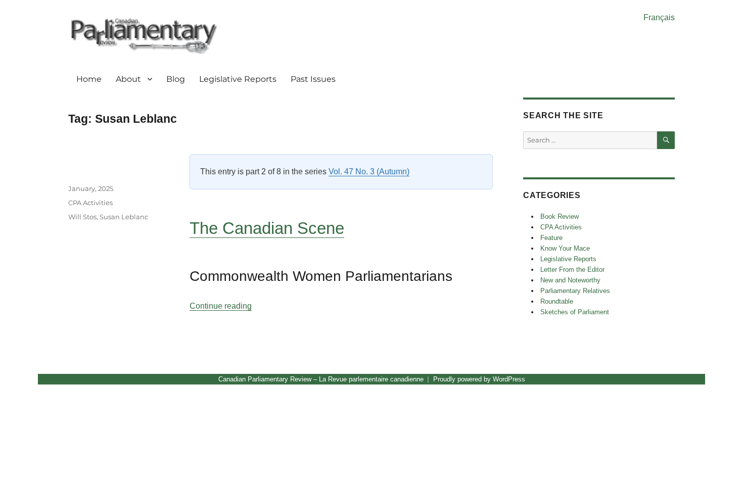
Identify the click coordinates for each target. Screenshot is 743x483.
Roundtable (556, 301)
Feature (551, 238)
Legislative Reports (237, 79)
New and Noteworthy (570, 280)
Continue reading (221, 306)
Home (89, 79)
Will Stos (82, 217)
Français (659, 17)
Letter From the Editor (572, 269)
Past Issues (313, 79)
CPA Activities (90, 203)
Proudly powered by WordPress (479, 379)
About (128, 79)
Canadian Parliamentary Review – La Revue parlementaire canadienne (321, 379)
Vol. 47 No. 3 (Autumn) (369, 171)
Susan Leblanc (124, 217)
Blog (175, 79)
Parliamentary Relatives (575, 291)
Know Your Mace (565, 248)
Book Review (559, 216)
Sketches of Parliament (574, 312)
